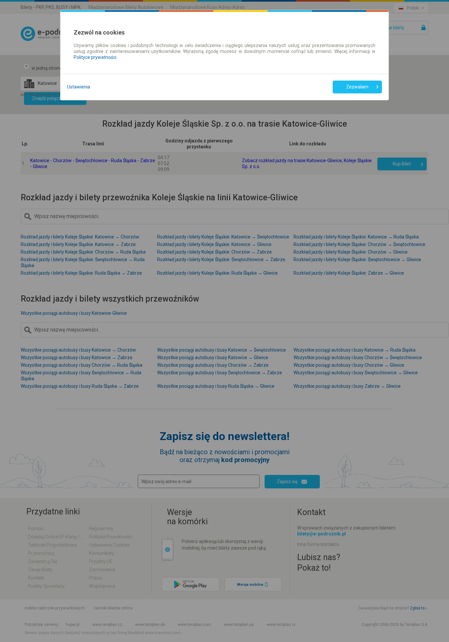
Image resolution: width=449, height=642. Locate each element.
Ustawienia (78, 86)
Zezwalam (357, 86)
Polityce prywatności (95, 57)
